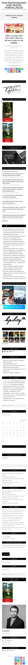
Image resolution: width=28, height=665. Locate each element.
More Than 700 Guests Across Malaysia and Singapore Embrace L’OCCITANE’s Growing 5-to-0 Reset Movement (14, 273)
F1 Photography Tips (7, 484)
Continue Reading (14, 65)
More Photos (5, 343)
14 (17, 430)
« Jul (3, 441)
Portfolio (15, 46)
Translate (13, 538)
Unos (12, 656)
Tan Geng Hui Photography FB (14, 446)
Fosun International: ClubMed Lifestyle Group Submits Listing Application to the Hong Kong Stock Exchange (12, 181)
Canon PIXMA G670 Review (8, 477)
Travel (16, 47)
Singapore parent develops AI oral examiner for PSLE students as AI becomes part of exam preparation (14, 244)
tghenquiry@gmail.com (7, 640)
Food (7, 46)
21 (17, 433)
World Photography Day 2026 (10, 363)
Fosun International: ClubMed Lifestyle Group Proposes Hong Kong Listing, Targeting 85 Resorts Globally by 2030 (12, 189)
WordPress (19, 656)
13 (13, 430)
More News (5, 220)
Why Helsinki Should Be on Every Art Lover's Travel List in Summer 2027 (12, 202)
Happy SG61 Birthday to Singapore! (11, 372)
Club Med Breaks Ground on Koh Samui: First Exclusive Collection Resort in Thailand (12, 174)
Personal (11, 46)
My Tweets (4, 458)
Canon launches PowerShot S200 (9, 482)
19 (10, 433)
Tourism (12, 47)
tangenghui (6, 631)
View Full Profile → (6, 633)
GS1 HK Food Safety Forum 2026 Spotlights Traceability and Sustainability (12, 196)
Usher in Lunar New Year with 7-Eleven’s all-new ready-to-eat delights (14, 39)
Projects (20, 46)
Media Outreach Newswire (14, 226)
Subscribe (6, 554)
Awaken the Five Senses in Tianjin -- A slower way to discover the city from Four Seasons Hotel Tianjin (14, 209)
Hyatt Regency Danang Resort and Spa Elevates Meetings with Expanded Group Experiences (13, 216)
